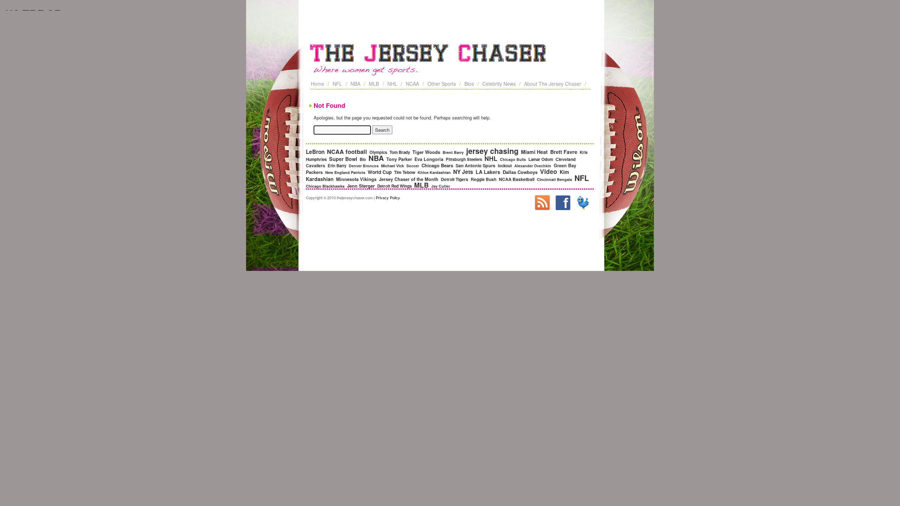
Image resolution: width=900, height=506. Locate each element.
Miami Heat (534, 151)
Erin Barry (337, 165)
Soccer (412, 165)
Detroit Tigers (454, 179)
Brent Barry (453, 152)
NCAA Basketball (516, 179)
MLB (374, 83)
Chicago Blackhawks (325, 186)
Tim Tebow (404, 172)
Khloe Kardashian (434, 172)
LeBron (315, 152)
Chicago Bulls (513, 159)
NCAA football (347, 151)
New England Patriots (345, 172)
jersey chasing (492, 150)
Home (317, 83)
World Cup (380, 172)
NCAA (412, 83)
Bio (363, 159)
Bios (469, 83)
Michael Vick (392, 165)
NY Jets (463, 172)
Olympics (378, 152)
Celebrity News (499, 83)
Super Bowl (343, 158)
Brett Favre (563, 151)
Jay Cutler (440, 186)
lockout (505, 166)
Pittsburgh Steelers (464, 159)
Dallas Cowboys (520, 172)
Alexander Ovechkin (532, 165)
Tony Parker (399, 159)
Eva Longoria (428, 159)
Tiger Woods (426, 152)
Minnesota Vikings (356, 179)
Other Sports (442, 83)
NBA (355, 83)
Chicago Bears (437, 165)
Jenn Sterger (361, 185)
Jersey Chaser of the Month (408, 179)
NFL (337, 83)
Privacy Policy (388, 197)
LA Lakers (488, 171)
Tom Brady (400, 152)
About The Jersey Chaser (552, 83)
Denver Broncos (364, 165)
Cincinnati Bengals (554, 179)
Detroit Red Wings (394, 186)
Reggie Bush (483, 179)
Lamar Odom (540, 159)
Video (548, 171)
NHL (392, 83)
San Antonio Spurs (475, 165)
